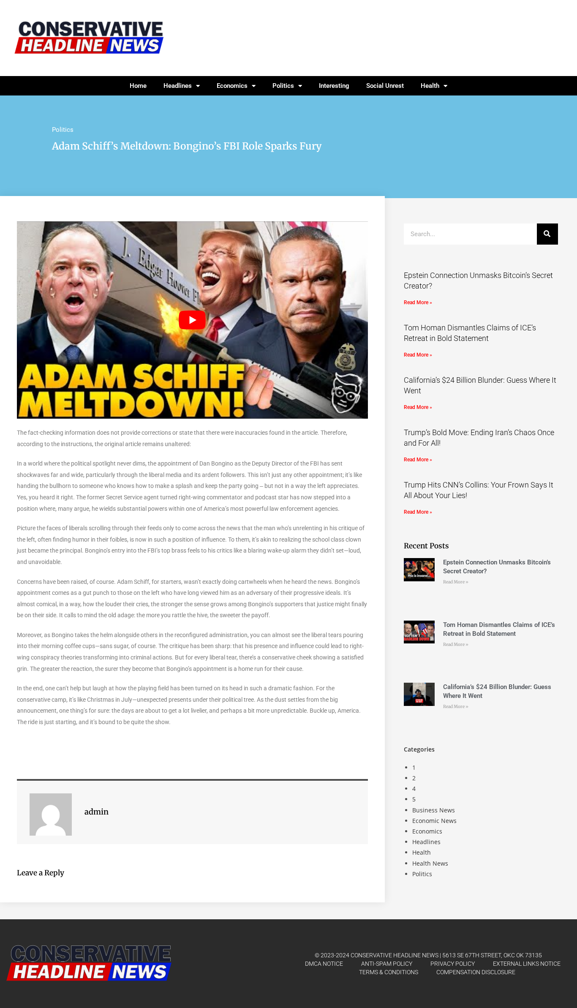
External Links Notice (527, 963)
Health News (430, 863)
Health (430, 86)
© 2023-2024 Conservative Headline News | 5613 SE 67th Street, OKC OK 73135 (428, 955)
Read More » (418, 302)
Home (138, 86)
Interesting (334, 86)
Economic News (434, 821)
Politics (283, 86)
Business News (433, 810)
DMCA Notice (324, 963)
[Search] (547, 234)
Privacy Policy (452, 963)
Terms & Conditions (388, 972)
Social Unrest (385, 86)
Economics (232, 86)
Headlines (177, 86)
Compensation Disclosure (475, 972)
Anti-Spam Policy (386, 963)
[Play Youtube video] (192, 320)
